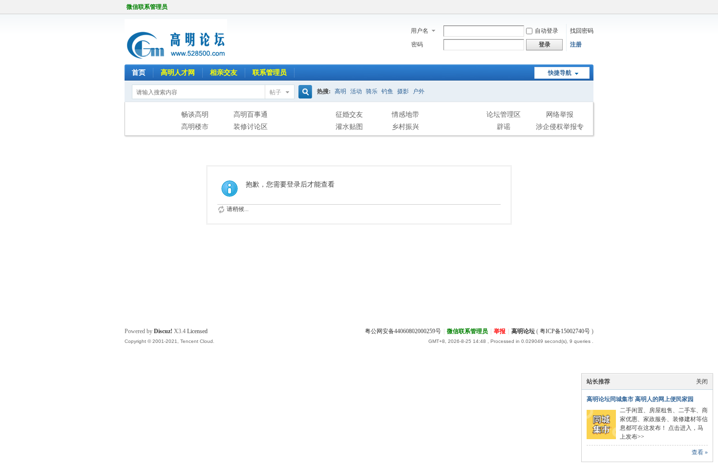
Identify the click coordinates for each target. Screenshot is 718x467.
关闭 (702, 381)
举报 (500, 331)
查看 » (700, 452)
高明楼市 (195, 126)
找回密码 (581, 30)
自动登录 (546, 30)
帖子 (275, 92)
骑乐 (372, 91)
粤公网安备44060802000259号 (403, 331)
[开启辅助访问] (591, 6)
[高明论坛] (176, 58)
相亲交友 (223, 72)
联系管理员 (270, 72)
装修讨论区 (250, 126)
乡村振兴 (405, 126)
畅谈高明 (195, 114)
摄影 (403, 91)
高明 (340, 91)
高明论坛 (523, 331)
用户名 (419, 30)
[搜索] (304, 92)
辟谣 (503, 126)
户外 (418, 91)
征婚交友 (349, 114)
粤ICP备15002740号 (565, 331)
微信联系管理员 (147, 6)
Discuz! (163, 331)
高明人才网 (178, 72)
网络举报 (559, 114)
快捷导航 (559, 72)
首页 (139, 72)
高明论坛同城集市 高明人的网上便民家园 (640, 399)
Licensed (197, 331)
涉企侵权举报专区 (560, 128)
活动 (356, 91)
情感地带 (405, 114)
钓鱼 (387, 91)
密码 (417, 44)
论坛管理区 (503, 114)
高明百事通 (250, 114)
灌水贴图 (349, 126)
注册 (576, 44)
